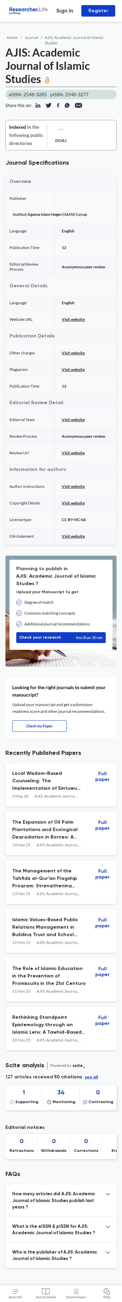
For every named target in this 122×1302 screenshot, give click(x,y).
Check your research (61, 637)
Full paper (102, 776)
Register (98, 11)
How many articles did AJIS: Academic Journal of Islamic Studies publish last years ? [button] (53, 1201)
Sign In (64, 10)
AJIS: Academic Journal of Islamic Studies (74, 40)
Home (12, 37)
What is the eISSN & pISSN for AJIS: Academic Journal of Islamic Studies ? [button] (53, 1230)
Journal (31, 37)
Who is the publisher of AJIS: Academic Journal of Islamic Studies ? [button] (54, 1255)
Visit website (73, 319)
